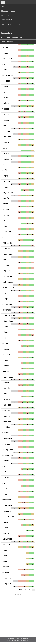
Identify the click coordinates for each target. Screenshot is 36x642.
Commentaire (6, 33)
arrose (5, 483)
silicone (5, 153)
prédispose (7, 125)
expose (5, 572)
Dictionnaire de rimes (9, 7)
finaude (5, 327)
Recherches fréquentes (10, 24)
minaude (6, 332)
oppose (5, 366)
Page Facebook (7, 42)
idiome (5, 220)
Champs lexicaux (8, 11)
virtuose (6, 433)
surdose (6, 494)
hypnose (6, 187)
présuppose (7, 254)
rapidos (5, 103)
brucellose (7, 421)
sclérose (6, 444)
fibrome (5, 226)
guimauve (6, 98)
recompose (7, 310)
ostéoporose (8, 449)
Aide (3, 29)
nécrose (6, 338)
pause (5, 561)
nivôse (5, 92)
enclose (5, 466)
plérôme (6, 544)
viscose (5, 109)
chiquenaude (8, 516)
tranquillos (7, 181)
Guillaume (6, 232)
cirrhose (6, 70)
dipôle (5, 170)
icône (4, 148)
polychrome (7, 192)
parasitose (7, 58)
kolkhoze (6, 533)
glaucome (6, 511)
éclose (5, 343)
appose (5, 394)
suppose (6, 248)
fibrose (5, 86)
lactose (5, 567)
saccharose (7, 455)
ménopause (7, 377)
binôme (5, 209)
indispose (6, 131)
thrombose (7, 276)
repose (5, 371)
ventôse (6, 382)
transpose (6, 500)
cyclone (5, 165)
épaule (5, 522)
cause (5, 528)
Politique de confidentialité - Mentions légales (18, 640)
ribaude (5, 260)
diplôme (5, 215)
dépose (5, 293)
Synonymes (5, 15)
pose (4, 556)
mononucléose (8, 315)
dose (4, 550)
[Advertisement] (18, 614)
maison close (8, 461)
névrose (6, 472)
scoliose (6, 489)
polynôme (6, 198)
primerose (6, 137)
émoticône (7, 159)
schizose (6, 81)
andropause (7, 282)
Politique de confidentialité (11, 37)
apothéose (7, 438)
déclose (5, 349)
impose (5, 360)
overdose (6, 578)
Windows (6, 114)
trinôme (5, 142)
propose (6, 271)
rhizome (6, 204)
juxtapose (6, 399)
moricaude (7, 243)
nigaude (6, 265)
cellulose (6, 410)
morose (5, 477)
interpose (6, 583)
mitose (5, 53)
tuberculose (7, 321)
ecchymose (7, 75)
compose (6, 299)
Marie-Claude (8, 287)
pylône (5, 176)
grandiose (6, 405)
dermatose (7, 388)
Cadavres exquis (7, 20)
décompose (7, 304)
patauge (6, 416)
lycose (5, 47)
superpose (7, 505)
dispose (5, 120)
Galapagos (7, 539)
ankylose (6, 64)
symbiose (6, 427)
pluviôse (6, 354)
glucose (5, 237)
